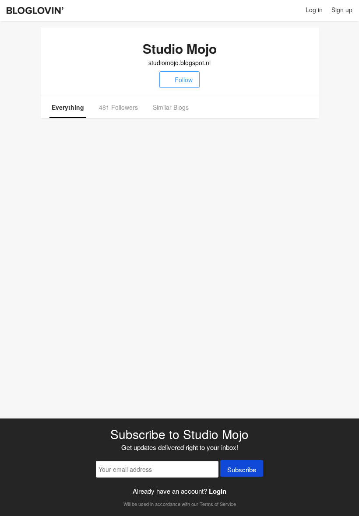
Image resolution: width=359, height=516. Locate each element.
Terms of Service (218, 503)
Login (217, 491)
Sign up (341, 9)
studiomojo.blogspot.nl (179, 62)
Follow (184, 79)
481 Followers (118, 107)
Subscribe (241, 469)
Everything (68, 107)
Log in (314, 9)
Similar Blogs (171, 107)
